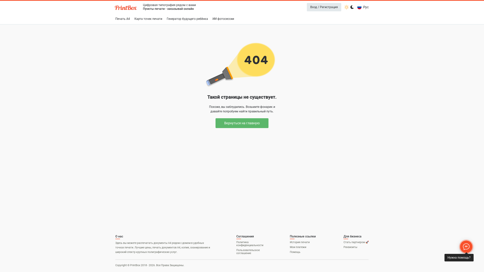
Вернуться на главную (242, 123)
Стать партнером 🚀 (356, 242)
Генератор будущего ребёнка (187, 19)
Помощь (295, 251)
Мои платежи (298, 247)
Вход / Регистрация (324, 7)
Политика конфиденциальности (249, 244)
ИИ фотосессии (223, 19)
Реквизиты (350, 247)
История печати (300, 242)
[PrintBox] (126, 8)
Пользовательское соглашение (248, 252)
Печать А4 (122, 19)
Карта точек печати (148, 19)
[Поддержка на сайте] (466, 246)
